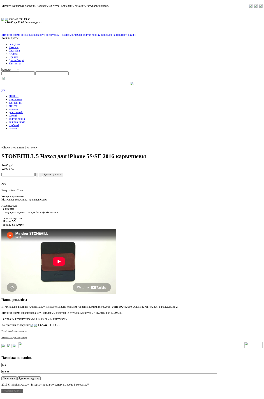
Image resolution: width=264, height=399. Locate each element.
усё (3, 90)
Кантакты (15, 63)
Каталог (13, 47)
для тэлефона (17, 118)
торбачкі (14, 125)
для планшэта (17, 121)
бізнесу (13, 105)
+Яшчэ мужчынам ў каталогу (19, 147)
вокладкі (14, 109)
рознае (13, 128)
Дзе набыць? (16, 60)
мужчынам (15, 99)
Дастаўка (14, 50)
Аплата (13, 53)
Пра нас (13, 57)
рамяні (13, 115)
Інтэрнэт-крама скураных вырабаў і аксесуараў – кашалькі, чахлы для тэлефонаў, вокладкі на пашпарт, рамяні (68, 34)
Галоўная (14, 44)
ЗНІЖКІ (13, 96)
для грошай (16, 112)
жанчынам (15, 102)
